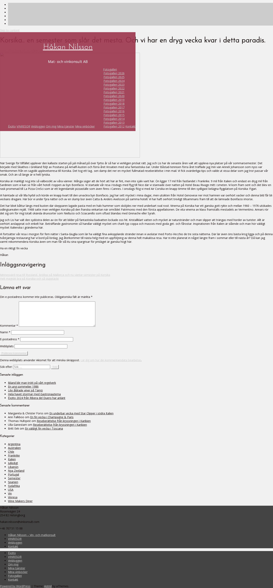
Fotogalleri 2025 (114, 77)
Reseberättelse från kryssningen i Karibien (64, 421)
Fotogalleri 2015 (114, 115)
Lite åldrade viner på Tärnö (25, 390)
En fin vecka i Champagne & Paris (52, 417)
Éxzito (12, 126)
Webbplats (7, 346)
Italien (12, 459)
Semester (14, 478)
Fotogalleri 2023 (114, 85)
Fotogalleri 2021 (114, 92)
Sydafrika (14, 486)
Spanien (13, 482)
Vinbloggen (38, 126)
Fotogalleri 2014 (114, 119)
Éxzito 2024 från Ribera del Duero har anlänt (36, 398)
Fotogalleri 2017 (114, 107)
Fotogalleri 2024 (114, 81)
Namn (5, 332)
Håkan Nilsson (68, 47)
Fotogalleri (110, 69)
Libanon (13, 467)
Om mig (51, 126)
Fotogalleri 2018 (114, 103)
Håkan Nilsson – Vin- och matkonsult (32, 535)
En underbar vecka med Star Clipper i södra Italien (81, 413)
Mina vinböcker (85, 126)
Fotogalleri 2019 (114, 100)
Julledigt (13, 463)
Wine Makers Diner (20, 501)
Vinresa (12, 497)
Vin (10, 493)
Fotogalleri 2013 (114, 122)
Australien (14, 448)
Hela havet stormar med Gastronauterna (34, 394)
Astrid (48, 586)
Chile (11, 452)
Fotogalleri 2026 (114, 73)
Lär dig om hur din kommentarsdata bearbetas (111, 360)
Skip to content (10, 30)
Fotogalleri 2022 (114, 88)
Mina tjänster (65, 126)
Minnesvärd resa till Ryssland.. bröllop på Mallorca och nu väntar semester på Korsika (55, 275)
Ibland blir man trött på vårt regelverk (32, 383)
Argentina (14, 444)
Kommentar (9, 325)
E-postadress (9, 339)
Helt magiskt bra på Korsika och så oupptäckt (29, 279)
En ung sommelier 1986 (23, 386)
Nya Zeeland (16, 471)
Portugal (13, 474)
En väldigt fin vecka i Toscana (44, 428)
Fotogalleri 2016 (114, 111)
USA (10, 489)
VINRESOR (23, 126)
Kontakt (130, 126)
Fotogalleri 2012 (114, 126)
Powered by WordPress (15, 586)
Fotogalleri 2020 (114, 96)
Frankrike (14, 455)
